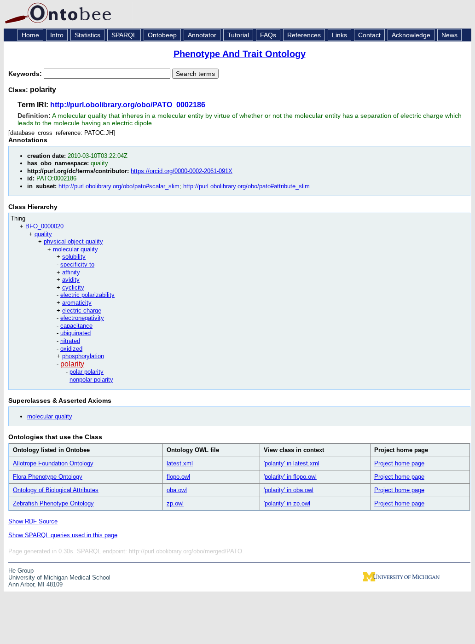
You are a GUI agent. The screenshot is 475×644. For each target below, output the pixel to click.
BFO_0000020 (44, 226)
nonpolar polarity (91, 379)
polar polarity (87, 371)
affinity (71, 272)
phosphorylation (83, 356)
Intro (57, 35)
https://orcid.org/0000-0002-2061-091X (181, 171)
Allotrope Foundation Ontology (53, 463)
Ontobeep (162, 35)
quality (43, 234)
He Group (21, 570)
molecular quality (75, 249)
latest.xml (180, 463)
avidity (71, 279)
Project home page (399, 463)
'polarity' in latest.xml (291, 463)
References (304, 35)
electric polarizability (87, 294)
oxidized (71, 348)
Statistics (87, 35)
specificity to (77, 264)
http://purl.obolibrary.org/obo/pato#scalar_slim (119, 186)
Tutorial (238, 35)
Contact (369, 35)
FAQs (268, 35)
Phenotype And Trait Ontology (240, 54)
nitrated (70, 340)
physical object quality (73, 241)
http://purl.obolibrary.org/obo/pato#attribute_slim (246, 186)
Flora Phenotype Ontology (47, 476)
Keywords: (26, 73)
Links (339, 35)
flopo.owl (178, 476)
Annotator (202, 35)
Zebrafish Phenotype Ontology (53, 503)
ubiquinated (75, 333)
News (449, 35)
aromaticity (77, 302)
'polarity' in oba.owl (288, 490)
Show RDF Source (33, 521)
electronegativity (82, 317)
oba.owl (177, 490)
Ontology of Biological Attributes (55, 490)
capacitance (76, 325)
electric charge (81, 310)
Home (30, 35)
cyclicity (73, 287)
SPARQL (124, 35)
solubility (74, 256)
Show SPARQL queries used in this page (62, 535)
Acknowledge (411, 35)
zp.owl (175, 503)
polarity (72, 364)
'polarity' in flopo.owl (290, 476)
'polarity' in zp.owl (287, 503)
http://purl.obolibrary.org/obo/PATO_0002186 (127, 105)
